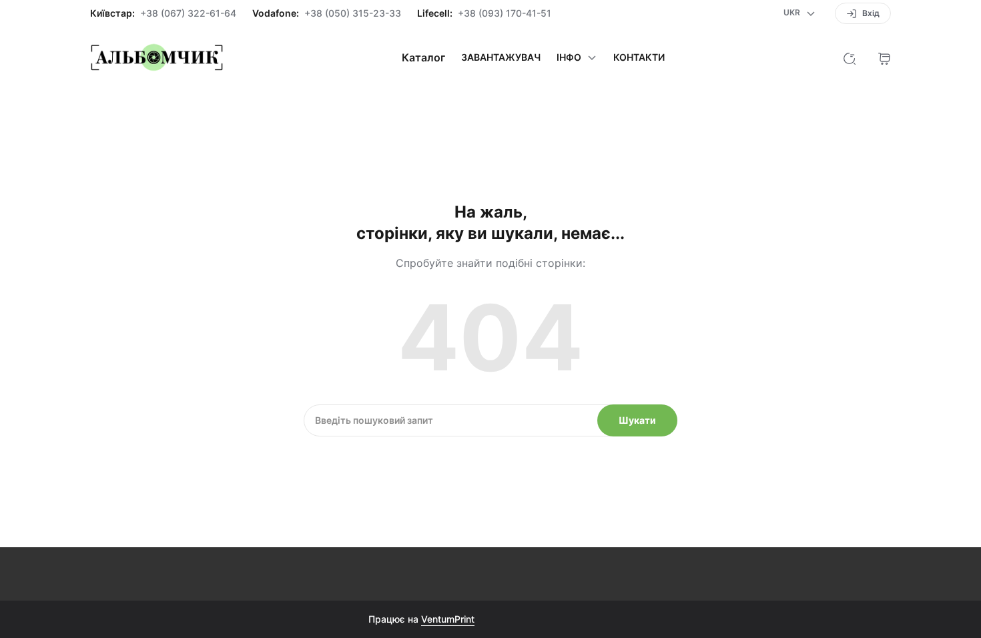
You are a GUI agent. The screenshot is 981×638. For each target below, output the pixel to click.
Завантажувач (501, 57)
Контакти (639, 57)
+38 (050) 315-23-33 (352, 13)
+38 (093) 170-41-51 (504, 13)
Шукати (637, 420)
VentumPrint (447, 619)
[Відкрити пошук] (849, 57)
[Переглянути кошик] (884, 57)
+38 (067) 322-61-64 (188, 13)
